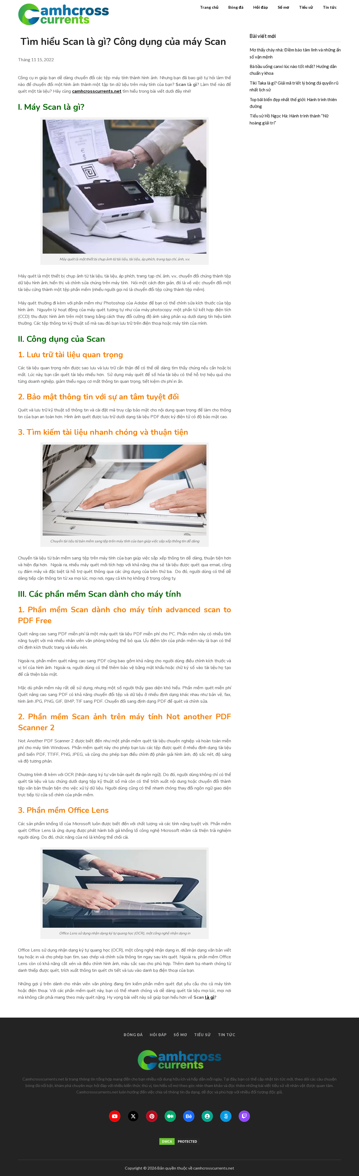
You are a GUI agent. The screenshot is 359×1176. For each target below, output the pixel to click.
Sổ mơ (283, 7)
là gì (209, 997)
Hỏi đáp (260, 7)
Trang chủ (209, 7)
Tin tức (330, 7)
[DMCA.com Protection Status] (179, 1141)
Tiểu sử (306, 7)
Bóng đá (235, 7)
